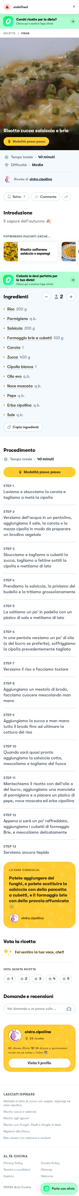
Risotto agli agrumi (16, 1118)
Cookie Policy (50, 1163)
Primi (25, 33)
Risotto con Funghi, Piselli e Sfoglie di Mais (32, 1124)
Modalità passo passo (29, 141)
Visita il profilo (39, 1063)
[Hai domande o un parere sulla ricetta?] (35, 1009)
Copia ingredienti (26, 427)
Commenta (48, 197)
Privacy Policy (13, 1163)
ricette (10, 33)
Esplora (9, 1176)
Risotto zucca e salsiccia (20, 1111)
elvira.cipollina (41, 179)
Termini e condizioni (17, 1169)
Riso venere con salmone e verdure (27, 1138)
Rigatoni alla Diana (16, 1131)
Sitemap (46, 1169)
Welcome (47, 1176)
